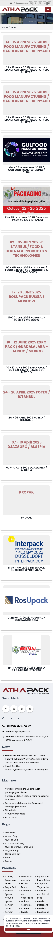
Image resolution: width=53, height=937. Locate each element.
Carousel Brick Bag (14, 843)
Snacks (24, 912)
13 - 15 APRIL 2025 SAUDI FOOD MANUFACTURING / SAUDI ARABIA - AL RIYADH (26, 69)
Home (5, 27)
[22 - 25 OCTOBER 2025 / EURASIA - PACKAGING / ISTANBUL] (26, 200)
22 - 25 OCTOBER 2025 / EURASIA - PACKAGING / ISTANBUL (27, 218)
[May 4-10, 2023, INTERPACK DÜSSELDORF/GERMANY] (26, 550)
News (13, 27)
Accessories (11, 817)
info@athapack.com (20, 3)
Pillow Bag (10, 832)
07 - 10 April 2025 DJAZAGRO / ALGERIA (26, 468)
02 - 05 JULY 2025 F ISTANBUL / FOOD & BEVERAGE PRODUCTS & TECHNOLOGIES (26, 269)
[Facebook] (6, 709)
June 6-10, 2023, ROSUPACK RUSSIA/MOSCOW (26, 618)
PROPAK (26, 517)
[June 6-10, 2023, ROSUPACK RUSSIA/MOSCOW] (26, 600)
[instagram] (21, 709)
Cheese (25, 908)
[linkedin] (29, 709)
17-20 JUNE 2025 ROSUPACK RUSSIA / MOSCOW (26, 318)
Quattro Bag (11, 839)
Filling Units (10, 810)
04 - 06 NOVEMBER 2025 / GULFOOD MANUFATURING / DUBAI (26, 169)
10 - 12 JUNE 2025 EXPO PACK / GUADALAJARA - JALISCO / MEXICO (26, 369)
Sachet (9, 861)
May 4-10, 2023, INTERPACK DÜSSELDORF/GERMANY (26, 568)
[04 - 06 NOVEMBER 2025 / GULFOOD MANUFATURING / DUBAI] (26, 150)
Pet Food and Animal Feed (43, 894)
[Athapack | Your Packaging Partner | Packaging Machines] (20, 9)
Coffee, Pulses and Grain (11, 880)
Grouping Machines (15, 813)
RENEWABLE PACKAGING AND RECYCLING (25, 755)
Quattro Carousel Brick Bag (19, 846)
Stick (7, 857)
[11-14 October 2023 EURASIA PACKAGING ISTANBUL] (26, 650)
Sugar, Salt (10, 887)
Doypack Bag (12, 850)
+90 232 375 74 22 (18, 726)
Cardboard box (12, 854)
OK (28, 929)
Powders (41, 908)
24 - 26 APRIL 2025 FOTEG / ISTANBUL (26, 418)
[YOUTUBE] (14, 709)
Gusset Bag (11, 836)
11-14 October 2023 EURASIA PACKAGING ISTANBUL (26, 668)
